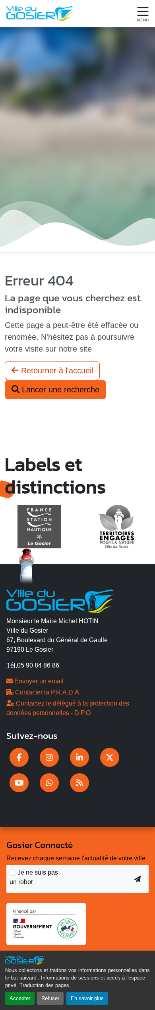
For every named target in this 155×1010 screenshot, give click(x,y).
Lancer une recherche (59, 389)
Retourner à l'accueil (56, 370)
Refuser (50, 998)
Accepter (20, 998)
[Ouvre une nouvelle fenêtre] (19, 757)
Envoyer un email (38, 681)
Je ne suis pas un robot (34, 877)
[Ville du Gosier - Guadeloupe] (60, 600)
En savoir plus (87, 998)
